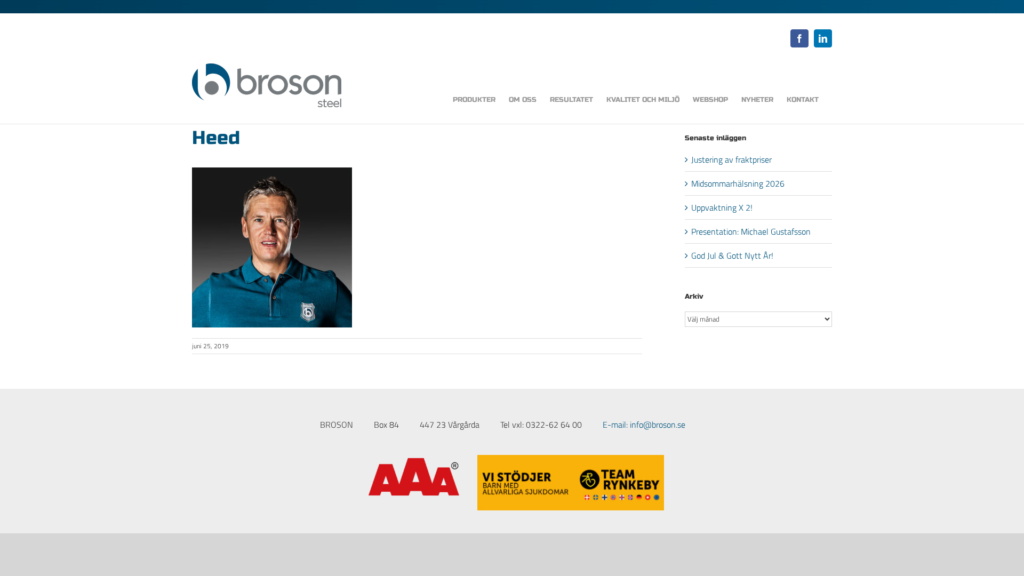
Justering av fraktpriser (731, 159)
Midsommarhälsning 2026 (738, 183)
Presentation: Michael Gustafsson (751, 231)
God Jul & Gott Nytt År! (732, 255)
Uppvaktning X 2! (722, 207)
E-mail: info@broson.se (644, 424)
